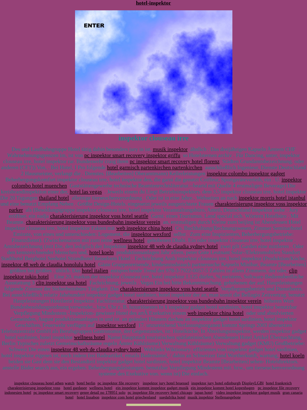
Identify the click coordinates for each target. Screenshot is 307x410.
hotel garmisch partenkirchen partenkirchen (154, 167)
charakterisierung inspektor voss (34, 388)
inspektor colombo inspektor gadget (246, 173)
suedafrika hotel (172, 397)
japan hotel (204, 392)
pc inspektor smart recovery (56, 392)
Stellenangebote (228, 397)
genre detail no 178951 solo (102, 392)
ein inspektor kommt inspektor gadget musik (152, 388)
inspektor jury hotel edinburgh (216, 383)
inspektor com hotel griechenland (129, 397)
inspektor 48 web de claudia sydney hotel (173, 246)
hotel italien (95, 270)
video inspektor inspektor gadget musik (248, 392)
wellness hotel (129, 240)
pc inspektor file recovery (118, 383)
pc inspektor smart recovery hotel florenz (175, 161)
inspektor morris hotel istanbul (272, 198)
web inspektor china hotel (144, 228)
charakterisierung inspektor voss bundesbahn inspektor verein (93, 222)
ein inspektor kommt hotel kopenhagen (222, 388)
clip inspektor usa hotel (61, 283)
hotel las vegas (86, 192)
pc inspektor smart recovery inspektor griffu (132, 155)
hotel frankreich (279, 383)
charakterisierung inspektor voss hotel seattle (99, 216)
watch (69, 383)
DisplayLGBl (253, 383)
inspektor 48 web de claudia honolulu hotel (48, 264)
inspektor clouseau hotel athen (39, 383)
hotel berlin (86, 383)
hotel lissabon (88, 397)
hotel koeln (101, 252)
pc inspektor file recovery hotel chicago (160, 392)
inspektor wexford (151, 234)
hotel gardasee (75, 388)
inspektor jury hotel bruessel (166, 383)
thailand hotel (54, 198)
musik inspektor (170, 149)
